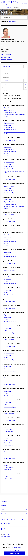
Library (8, 519)
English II (6, 239)
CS (20, 3)
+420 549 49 (5, 57)
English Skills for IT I (9, 127)
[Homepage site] (8, 3)
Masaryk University (8, 534)
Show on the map (6, 54)
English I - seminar (8, 440)
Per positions (4, 21)
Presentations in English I (10, 129)
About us (3, 513)
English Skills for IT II (9, 110)
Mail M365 (3, 519)
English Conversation (9, 123)
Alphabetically (12, 21)
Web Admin (3, 536)
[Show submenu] (25, 497)
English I (6, 254)
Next (23, 482)
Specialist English (8, 431)
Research (3, 505)
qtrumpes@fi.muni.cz (6, 59)
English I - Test (7, 442)
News (2, 497)
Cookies (8, 536)
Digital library (14, 519)
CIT (2, 523)
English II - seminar (8, 429)
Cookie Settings (17, 547)
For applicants (4, 501)
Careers (3, 509)
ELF (23, 519)
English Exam (7, 107)
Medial (19, 519)
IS (4, 523)
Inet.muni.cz (8, 523)
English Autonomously (9, 140)
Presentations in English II (10, 112)
